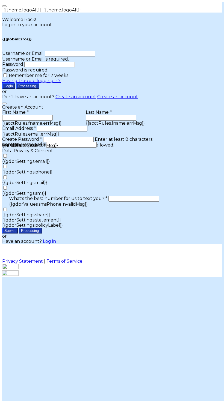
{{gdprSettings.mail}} (24, 182)
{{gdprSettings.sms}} (24, 193)
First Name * (15, 112)
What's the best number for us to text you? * (58, 198)
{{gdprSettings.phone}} (27, 172)
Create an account (75, 96)
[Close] (4, 103)
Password (12, 64)
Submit (10, 231)
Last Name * (99, 112)
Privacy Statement (22, 261)
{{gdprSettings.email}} (26, 161)
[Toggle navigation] (4, 6)
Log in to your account (27, 24)
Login (8, 86)
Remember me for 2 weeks (38, 75)
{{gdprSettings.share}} (26, 214)
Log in (49, 241)
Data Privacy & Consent (27, 150)
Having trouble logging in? (31, 80)
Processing (27, 86)
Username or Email (23, 53)
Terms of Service (64, 261)
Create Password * (22, 139)
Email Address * (19, 128)
